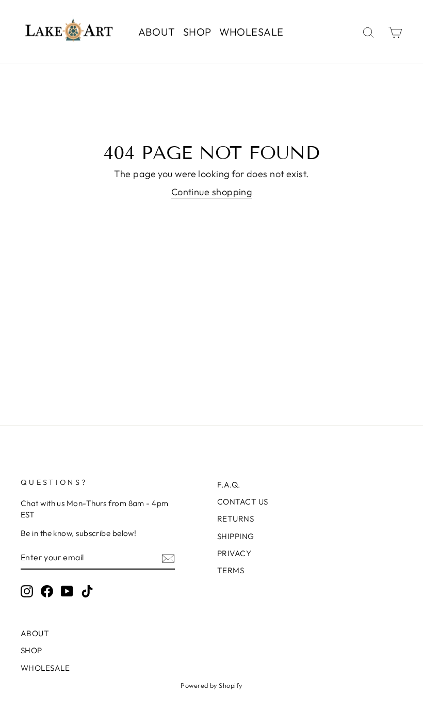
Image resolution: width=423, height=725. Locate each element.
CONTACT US (242, 502)
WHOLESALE (251, 31)
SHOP (197, 31)
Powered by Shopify (211, 685)
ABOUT (156, 31)
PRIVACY (234, 553)
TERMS (230, 570)
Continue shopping (211, 192)
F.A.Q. (228, 485)
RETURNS (235, 519)
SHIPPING (235, 536)
